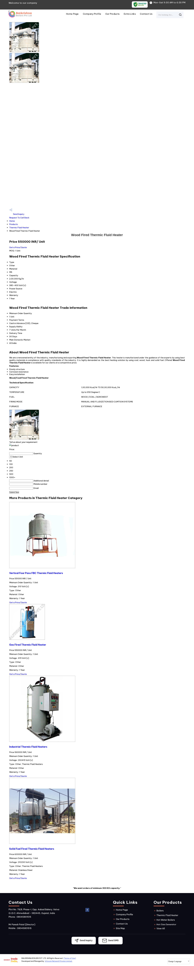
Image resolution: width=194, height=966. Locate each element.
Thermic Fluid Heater (19, 227)
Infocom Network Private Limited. (58, 961)
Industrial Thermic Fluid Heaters (28, 746)
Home (12, 221)
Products (13, 224)
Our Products (112, 14)
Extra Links (130, 14)
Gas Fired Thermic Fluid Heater (27, 644)
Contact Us (146, 14)
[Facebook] (87, 911)
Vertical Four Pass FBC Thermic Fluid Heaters (36, 573)
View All (161, 928)
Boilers (160, 910)
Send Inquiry (18, 214)
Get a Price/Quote (18, 247)
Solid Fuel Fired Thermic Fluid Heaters (31, 848)
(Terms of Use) (69, 958)
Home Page (72, 14)
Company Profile (92, 14)
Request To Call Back (19, 217)
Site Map (120, 928)
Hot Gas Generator (166, 924)
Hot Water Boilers (166, 920)
